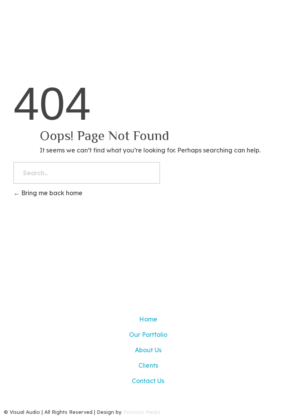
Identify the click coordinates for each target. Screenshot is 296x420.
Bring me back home (51, 193)
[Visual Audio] (67, 18)
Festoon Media (141, 412)
